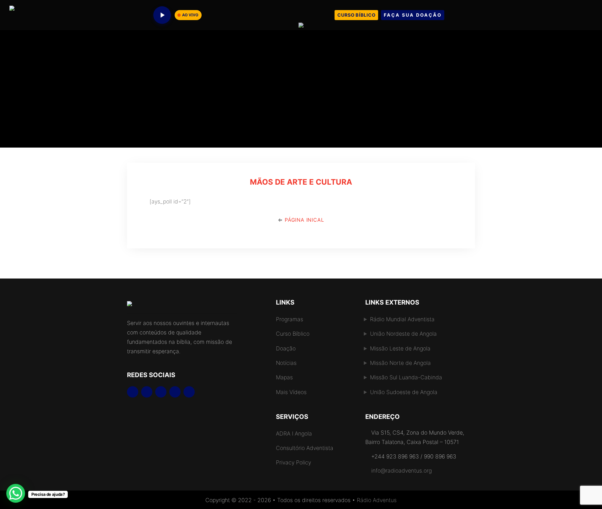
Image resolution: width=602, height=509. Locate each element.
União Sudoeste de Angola (403, 392)
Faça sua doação (412, 15)
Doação (286, 348)
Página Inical (303, 220)
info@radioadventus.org (401, 470)
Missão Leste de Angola (400, 348)
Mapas (284, 377)
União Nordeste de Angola (403, 333)
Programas (289, 319)
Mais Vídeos (291, 392)
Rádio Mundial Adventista (402, 319)
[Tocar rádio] (162, 15)
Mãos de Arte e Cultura (301, 182)
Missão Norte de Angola (400, 363)
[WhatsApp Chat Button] (15, 493)
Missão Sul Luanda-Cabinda (406, 377)
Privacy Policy (293, 462)
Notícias (286, 363)
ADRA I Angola (294, 433)
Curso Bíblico (356, 15)
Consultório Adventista (304, 448)
